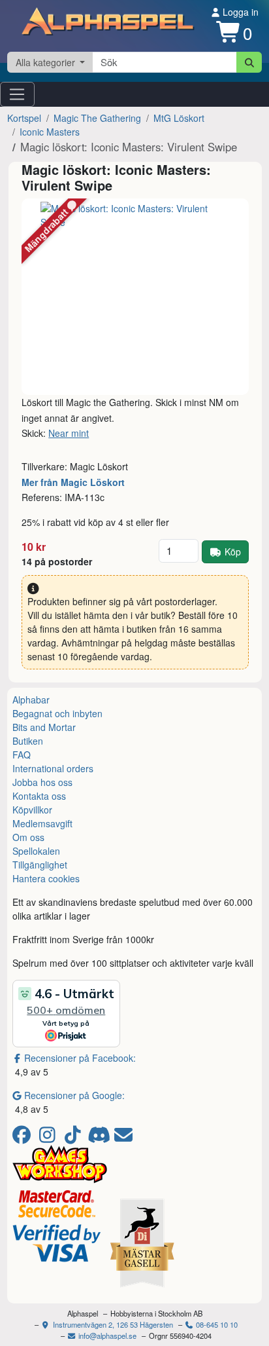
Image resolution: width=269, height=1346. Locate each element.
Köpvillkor (32, 809)
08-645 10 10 (216, 1324)
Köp (233, 551)
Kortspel (24, 117)
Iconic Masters (50, 131)
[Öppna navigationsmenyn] (17, 94)
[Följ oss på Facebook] (23, 1137)
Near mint (68, 432)
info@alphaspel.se (106, 1335)
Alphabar (31, 699)
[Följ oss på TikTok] (74, 1137)
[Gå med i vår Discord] (100, 1137)
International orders (52, 768)
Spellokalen (36, 850)
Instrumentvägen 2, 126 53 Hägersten (112, 1324)
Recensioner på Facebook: (80, 1057)
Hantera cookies (46, 878)
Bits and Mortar (44, 727)
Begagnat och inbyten (57, 713)
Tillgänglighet (39, 864)
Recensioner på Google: (74, 1095)
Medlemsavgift (42, 823)
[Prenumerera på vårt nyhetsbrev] (123, 1137)
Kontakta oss (39, 795)
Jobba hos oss (42, 782)
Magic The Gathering (97, 117)
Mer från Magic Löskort (73, 482)
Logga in (239, 11)
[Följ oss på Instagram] (49, 1137)
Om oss (28, 837)
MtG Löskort (178, 117)
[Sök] (249, 62)
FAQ (21, 754)
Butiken (27, 740)
